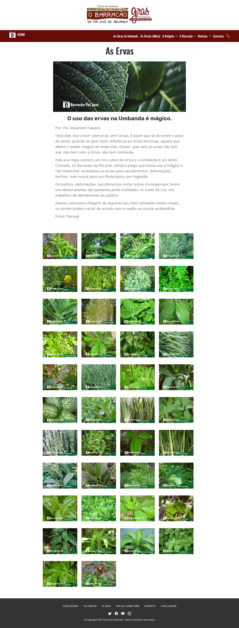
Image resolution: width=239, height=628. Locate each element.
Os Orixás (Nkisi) (150, 36)
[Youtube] (123, 613)
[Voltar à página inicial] (119, 15)
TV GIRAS (106, 606)
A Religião (168, 36)
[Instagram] (129, 613)
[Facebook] (117, 613)
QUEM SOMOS (70, 606)
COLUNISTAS (90, 606)
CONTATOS (150, 606)
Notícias (203, 36)
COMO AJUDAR (168, 606)
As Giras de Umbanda (125, 36)
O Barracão (186, 36)
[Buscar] (228, 36)
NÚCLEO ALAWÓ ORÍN (127, 606)
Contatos (218, 36)
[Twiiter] (110, 613)
